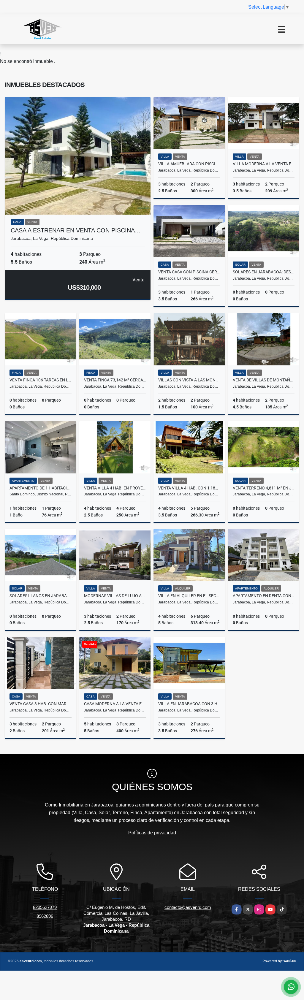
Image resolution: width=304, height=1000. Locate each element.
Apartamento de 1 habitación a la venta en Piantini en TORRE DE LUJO (41, 488)
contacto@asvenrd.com (187, 907)
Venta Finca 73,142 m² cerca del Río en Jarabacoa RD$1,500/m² (115, 380)
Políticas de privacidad (152, 832)
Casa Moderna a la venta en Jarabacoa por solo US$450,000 (115, 703)
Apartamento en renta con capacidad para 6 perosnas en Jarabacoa (264, 595)
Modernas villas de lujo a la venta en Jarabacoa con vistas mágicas (115, 595)
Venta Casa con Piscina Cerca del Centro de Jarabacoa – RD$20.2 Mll (189, 272)
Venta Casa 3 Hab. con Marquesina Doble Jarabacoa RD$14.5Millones (41, 703)
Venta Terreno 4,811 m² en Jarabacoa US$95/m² (264, 488)
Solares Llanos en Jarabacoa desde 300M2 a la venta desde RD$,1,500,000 (41, 595)
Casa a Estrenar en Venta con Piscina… (76, 230)
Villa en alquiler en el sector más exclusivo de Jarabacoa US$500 (189, 595)
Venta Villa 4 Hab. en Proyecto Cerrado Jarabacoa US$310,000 (115, 488)
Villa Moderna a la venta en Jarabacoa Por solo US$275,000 (264, 163)
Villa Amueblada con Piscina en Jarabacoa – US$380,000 (189, 163)
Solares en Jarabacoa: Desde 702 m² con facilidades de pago (264, 272)
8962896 (45, 916)
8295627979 (45, 907)
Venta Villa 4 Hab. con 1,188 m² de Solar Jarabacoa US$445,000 (189, 488)
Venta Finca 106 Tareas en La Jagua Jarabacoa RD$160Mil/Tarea (41, 380)
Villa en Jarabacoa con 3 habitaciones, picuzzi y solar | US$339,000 (189, 703)
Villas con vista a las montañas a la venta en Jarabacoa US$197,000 (189, 380)
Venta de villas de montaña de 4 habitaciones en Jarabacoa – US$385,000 (264, 380)
